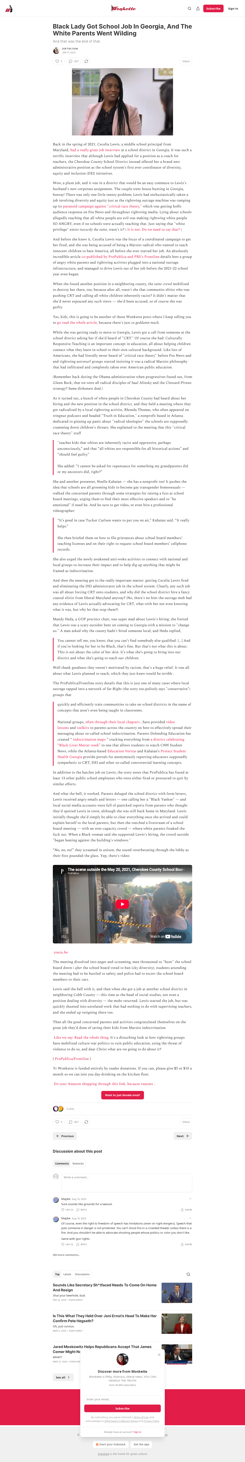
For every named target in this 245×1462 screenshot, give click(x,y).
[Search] (189, 8)
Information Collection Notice (121, 1421)
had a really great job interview (95, 150)
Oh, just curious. (63, 1326)
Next (180, 1136)
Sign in (233, 8)
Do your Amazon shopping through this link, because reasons (103, 1084)
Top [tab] (57, 1274)
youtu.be (61, 952)
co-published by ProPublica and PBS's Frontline (120, 257)
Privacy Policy (151, 1421)
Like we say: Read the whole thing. (81, 1037)
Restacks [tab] (78, 1163)
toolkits (83, 728)
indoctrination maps (89, 739)
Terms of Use (141, 1417)
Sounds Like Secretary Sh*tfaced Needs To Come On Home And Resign (105, 1287)
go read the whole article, (77, 322)
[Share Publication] (198, 8)
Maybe (65, 1199)
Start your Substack (112, 1444)
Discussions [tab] (82, 1274)
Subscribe (213, 8)
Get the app (141, 1444)
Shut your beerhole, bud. (69, 1295)
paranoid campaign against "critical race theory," (102, 206)
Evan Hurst (76, 1300)
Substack (103, 1454)
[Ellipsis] (190, 1199)
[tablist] (69, 1163)
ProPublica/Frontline (72, 1059)
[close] (159, 1355)
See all (60, 1377)
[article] (122, 1295)
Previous (67, 1136)
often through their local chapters (112, 722)
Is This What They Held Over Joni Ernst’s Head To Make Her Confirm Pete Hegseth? (105, 1318)
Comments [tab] (62, 1163)
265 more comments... (66, 1255)
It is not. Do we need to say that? (153, 229)
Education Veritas (121, 751)
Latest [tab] (67, 1274)
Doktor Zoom (70, 48)
